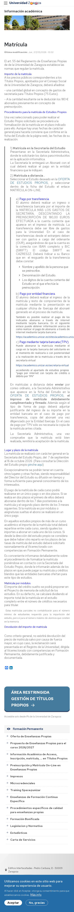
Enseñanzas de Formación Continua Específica (34, 799)
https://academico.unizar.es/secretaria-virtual (42, 365)
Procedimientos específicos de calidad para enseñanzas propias (36, 810)
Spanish (31, 3)
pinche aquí (35, 465)
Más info (35, 895)
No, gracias (37, 903)
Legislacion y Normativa (26, 826)
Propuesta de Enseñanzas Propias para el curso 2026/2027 (38, 745)
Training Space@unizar (25, 790)
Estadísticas (18, 833)
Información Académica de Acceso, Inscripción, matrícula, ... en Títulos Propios (39, 756)
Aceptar (13, 903)
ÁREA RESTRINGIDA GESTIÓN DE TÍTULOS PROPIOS (32, 699)
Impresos (16, 776)
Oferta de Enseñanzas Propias (30, 736)
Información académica (23, 11)
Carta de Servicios (22, 840)
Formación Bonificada (24, 819)
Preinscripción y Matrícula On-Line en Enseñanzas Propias (35, 767)
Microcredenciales (22, 783)
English (36, 3)
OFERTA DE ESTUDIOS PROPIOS (40, 181)
